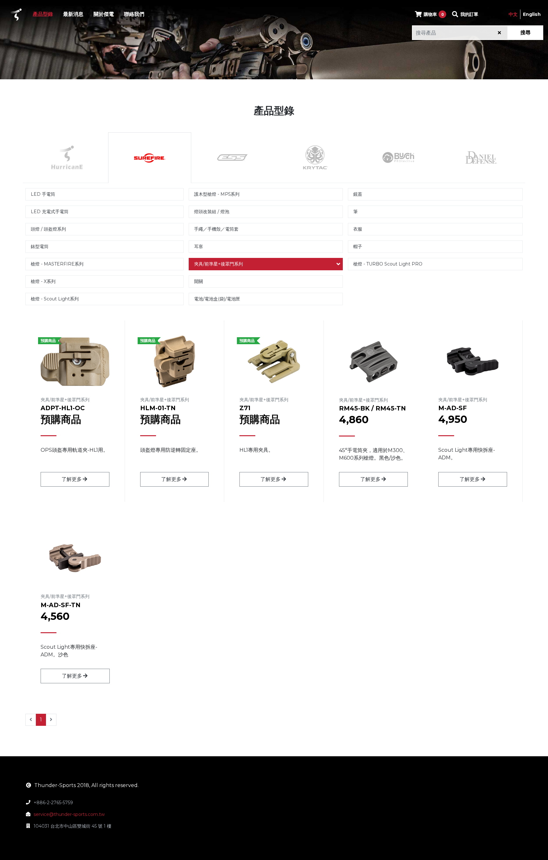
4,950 (452, 419)
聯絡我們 (134, 14)
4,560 (55, 616)
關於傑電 (104, 14)
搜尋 (525, 33)
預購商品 (61, 419)
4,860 (354, 419)
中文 (513, 14)
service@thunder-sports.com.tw (69, 814)
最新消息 (73, 14)
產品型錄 (43, 14)
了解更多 (72, 479)
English (532, 14)
